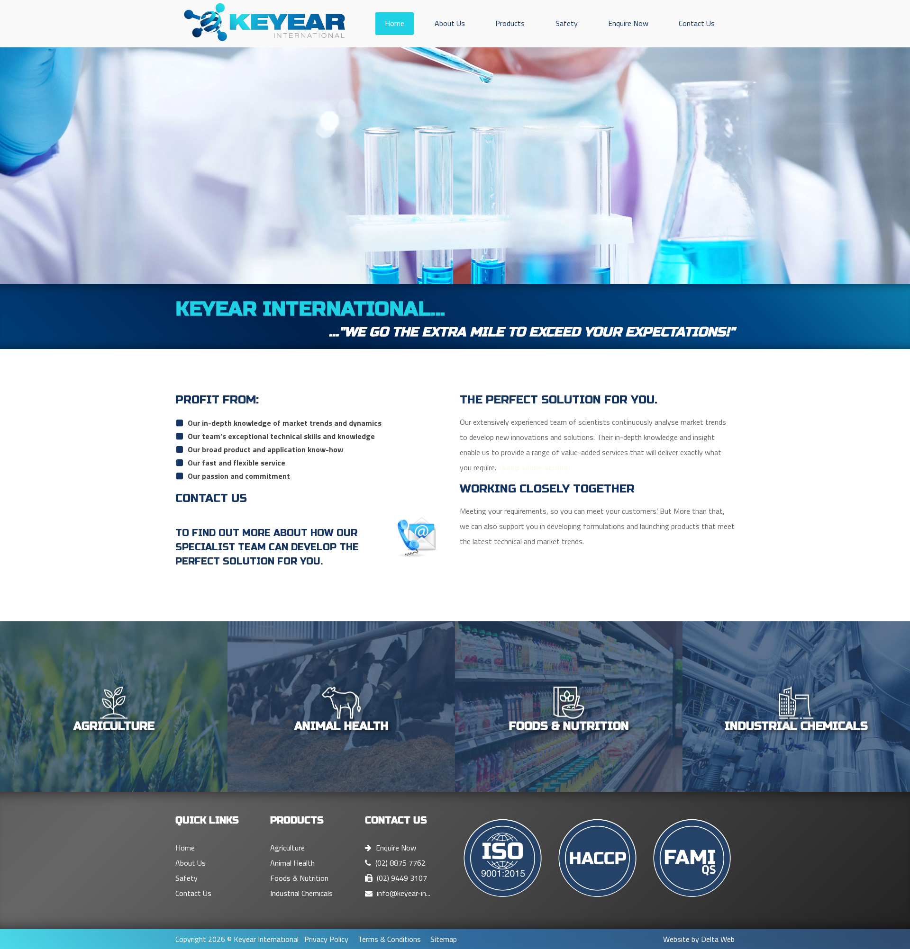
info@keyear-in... (402, 893)
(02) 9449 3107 (401, 878)
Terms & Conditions (389, 939)
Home (394, 23)
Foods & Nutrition (299, 878)
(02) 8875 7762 (399, 862)
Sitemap (443, 939)
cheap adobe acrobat (534, 467)
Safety (566, 23)
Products (510, 23)
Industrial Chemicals (301, 893)
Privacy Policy (326, 939)
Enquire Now (628, 23)
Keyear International (266, 939)
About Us (450, 23)
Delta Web (718, 939)
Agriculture (287, 847)
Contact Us (697, 23)
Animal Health (292, 862)
